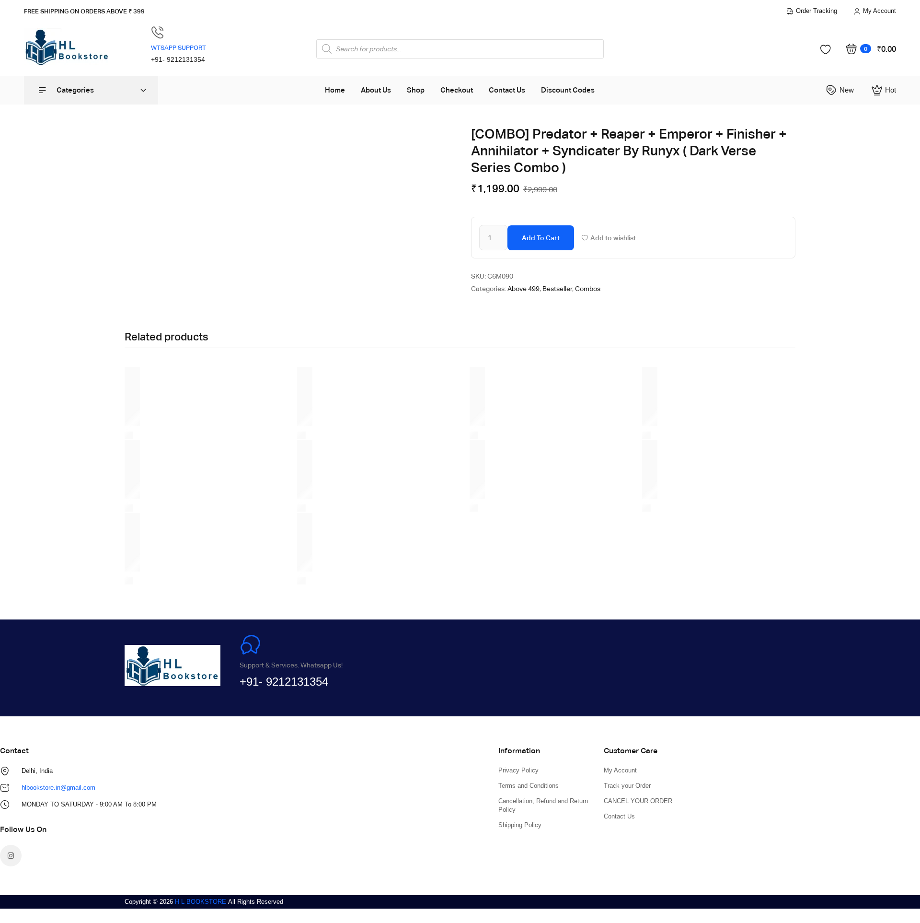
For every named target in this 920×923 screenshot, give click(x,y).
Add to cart (541, 238)
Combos (587, 288)
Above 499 (523, 288)
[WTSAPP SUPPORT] (157, 32)
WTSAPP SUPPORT (178, 47)
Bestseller (557, 288)
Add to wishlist (613, 238)
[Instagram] (11, 855)
